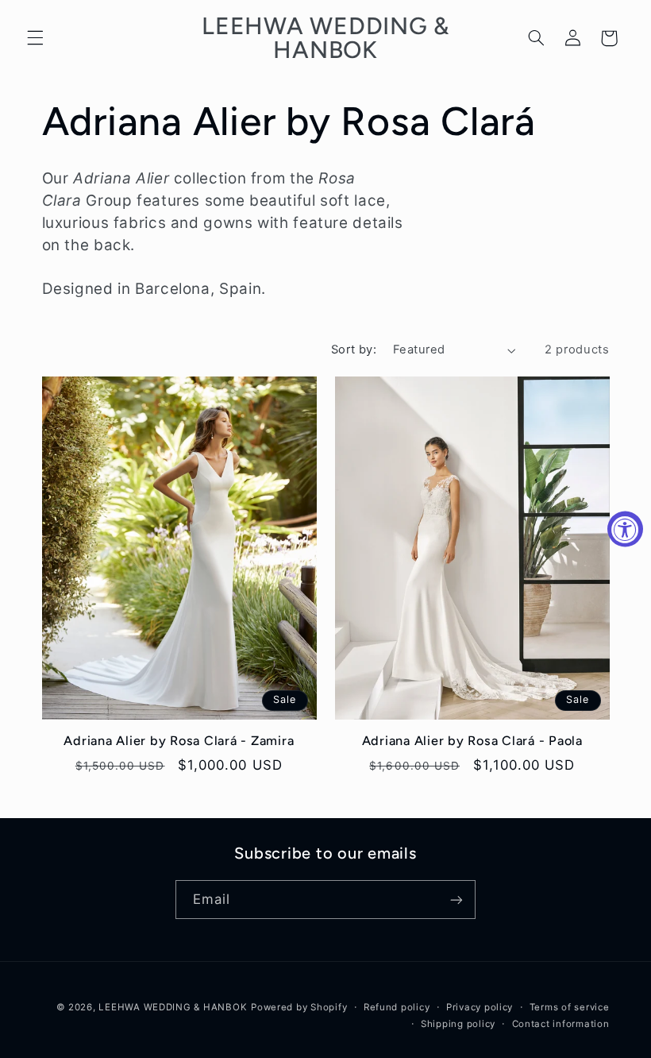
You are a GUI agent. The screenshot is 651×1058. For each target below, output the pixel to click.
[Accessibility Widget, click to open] (625, 529)
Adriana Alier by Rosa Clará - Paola (472, 740)
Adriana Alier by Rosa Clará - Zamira (179, 740)
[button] (35, 38)
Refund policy (397, 1007)
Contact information (561, 1023)
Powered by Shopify (299, 1007)
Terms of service (570, 1007)
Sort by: (353, 349)
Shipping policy (458, 1023)
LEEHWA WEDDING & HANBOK (172, 1007)
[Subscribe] (456, 899)
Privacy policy (479, 1007)
